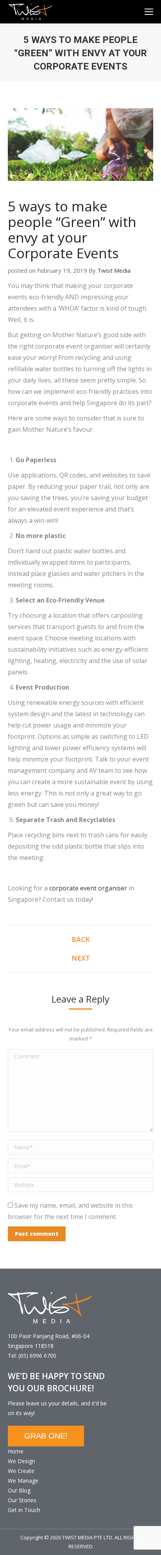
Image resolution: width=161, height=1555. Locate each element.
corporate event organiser (88, 888)
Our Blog (19, 1490)
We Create (21, 1471)
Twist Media (114, 270)
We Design (21, 1461)
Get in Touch (24, 1510)
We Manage (23, 1480)
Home (15, 1451)
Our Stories (22, 1500)
